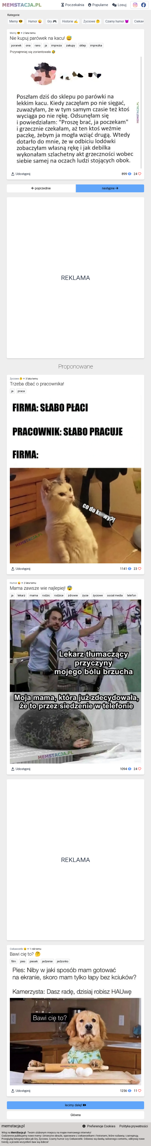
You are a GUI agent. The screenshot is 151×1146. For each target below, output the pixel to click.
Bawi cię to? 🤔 (25, 954)
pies (22, 961)
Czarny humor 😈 (117, 21)
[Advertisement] (75, 278)
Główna (76, 1115)
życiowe (98, 595)
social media (115, 595)
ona (28, 45)
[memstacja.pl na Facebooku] (143, 5)
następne (108, 188)
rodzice (59, 595)
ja (46, 45)
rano (38, 45)
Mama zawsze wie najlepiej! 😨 (41, 588)
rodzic (46, 595)
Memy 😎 (16, 21)
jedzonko (62, 961)
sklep (82, 45)
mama (34, 595)
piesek (34, 961)
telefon (131, 595)
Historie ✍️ (70, 21)
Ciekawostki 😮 (18, 949)
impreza (56, 45)
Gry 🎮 (52, 21)
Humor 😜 (35, 21)
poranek (16, 45)
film (13, 961)
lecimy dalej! (74, 1105)
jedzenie (47, 961)
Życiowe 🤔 (91, 21)
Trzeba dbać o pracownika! (37, 384)
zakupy (70, 45)
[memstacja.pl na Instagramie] (135, 5)
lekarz (21, 595)
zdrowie (73, 595)
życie (85, 595)
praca (21, 391)
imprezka (96, 45)
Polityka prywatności (133, 1126)
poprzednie (42, 188)
